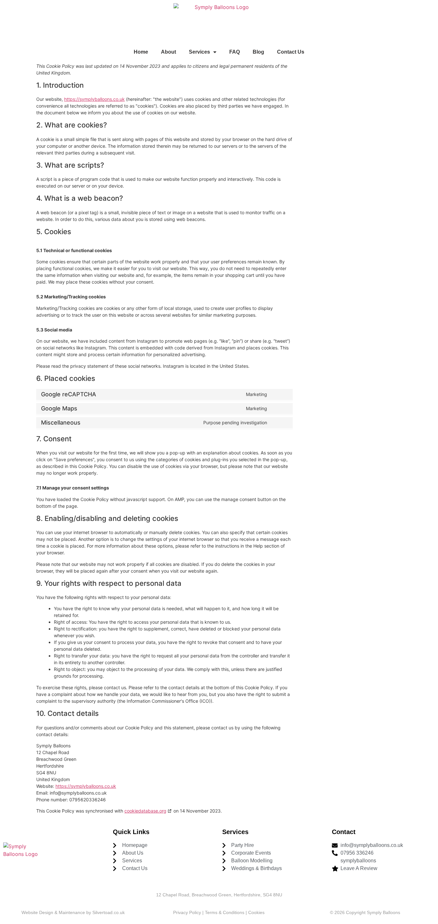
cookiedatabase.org (145, 811)
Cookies (256, 912)
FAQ (234, 52)
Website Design (37, 912)
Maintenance (72, 912)
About (168, 52)
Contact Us (290, 52)
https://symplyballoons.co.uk (94, 99)
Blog (258, 52)
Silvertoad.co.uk (108, 912)
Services (199, 52)
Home (141, 52)
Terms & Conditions (224, 912)
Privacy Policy (187, 912)
